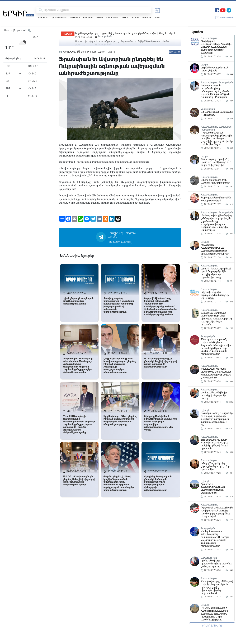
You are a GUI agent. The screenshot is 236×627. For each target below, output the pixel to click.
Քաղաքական (43, 18)
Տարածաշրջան (112, 18)
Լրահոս (197, 32)
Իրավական (88, 18)
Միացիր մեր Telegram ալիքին (122, 234)
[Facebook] (217, 9)
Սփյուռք (135, 18)
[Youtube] (222, 9)
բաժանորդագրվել (120, 241)
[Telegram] (229, 9)
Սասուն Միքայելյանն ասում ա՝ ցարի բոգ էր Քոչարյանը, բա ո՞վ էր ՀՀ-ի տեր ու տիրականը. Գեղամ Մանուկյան (122, 33)
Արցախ (125, 18)
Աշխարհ (99, 18)
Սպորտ (157, 18)
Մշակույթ (146, 18)
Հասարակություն (59, 18)
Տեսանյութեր (226, 17)
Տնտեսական (75, 18)
